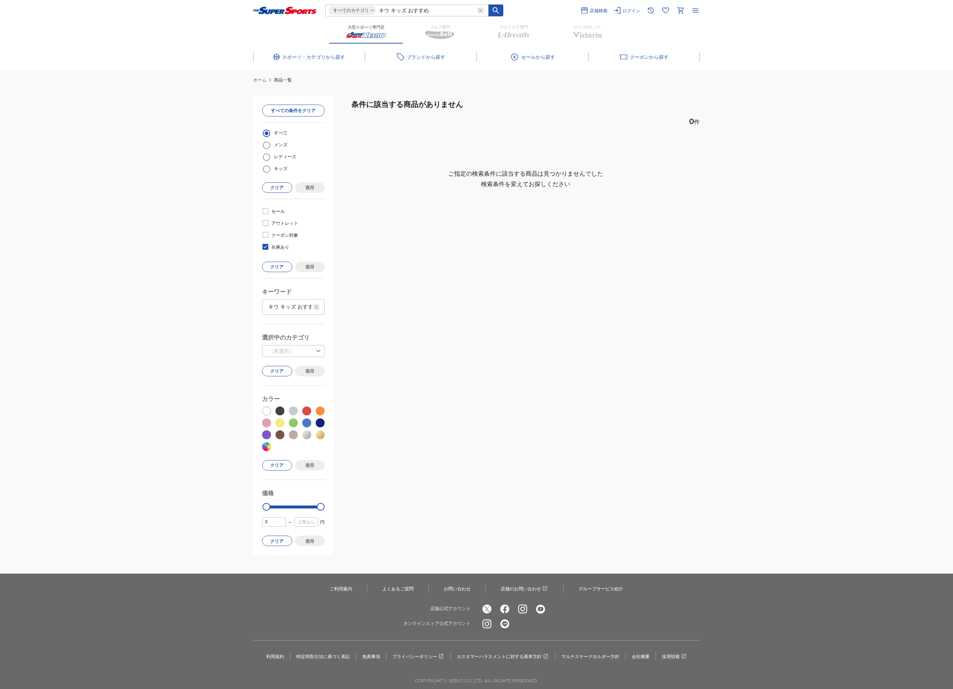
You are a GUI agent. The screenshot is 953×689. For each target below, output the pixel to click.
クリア (277, 187)
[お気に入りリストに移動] (665, 10)
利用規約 (275, 656)
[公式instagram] (522, 609)
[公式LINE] (504, 623)
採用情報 (671, 656)
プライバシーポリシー (414, 656)
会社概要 (641, 656)
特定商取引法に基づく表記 (323, 656)
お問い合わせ (457, 588)
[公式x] (486, 609)
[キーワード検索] (495, 10)
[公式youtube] (540, 609)
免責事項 (371, 656)
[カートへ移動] (680, 10)
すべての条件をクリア (293, 110)
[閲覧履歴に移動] (650, 10)
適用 (309, 187)
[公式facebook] (504, 609)
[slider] (266, 507)
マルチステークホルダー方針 (590, 656)
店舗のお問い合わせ (521, 588)
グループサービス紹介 (601, 588)
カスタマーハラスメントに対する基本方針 (499, 656)
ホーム (260, 80)
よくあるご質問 (398, 588)
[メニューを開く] (695, 10)
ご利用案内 (341, 588)
